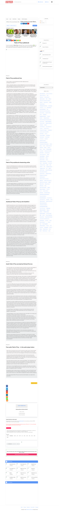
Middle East (41, 180)
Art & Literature (49, 107)
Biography (48, 116)
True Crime (41, 227)
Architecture (41, 107)
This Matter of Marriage (13, 477)
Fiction (41, 149)
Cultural (46, 133)
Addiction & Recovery (42, 95)
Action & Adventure (42, 93)
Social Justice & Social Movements (44, 218)
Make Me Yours (33, 464)
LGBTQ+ (50, 168)
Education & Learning (42, 140)
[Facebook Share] (24, 23)
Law (46, 168)
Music (45, 185)
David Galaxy (48, 135)
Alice (8, 25)
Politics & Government (49, 201)
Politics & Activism (42, 201)
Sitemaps (37, 507)
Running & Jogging (48, 213)
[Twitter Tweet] (22, 23)
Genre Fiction (41, 152)
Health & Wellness (42, 156)
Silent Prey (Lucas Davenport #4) (24, 477)
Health (48, 154)
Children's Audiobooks (48, 121)
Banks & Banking (42, 112)
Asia (47, 109)
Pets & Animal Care (42, 199)
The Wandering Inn (45, 58)
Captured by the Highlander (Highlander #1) (13, 464)
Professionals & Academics (43, 204)
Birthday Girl (45, 43)
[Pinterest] (11, 40)
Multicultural (41, 185)
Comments (42, 22)
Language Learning (42, 168)
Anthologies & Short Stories (43, 105)
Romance (41, 211)
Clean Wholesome (42, 126)
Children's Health (42, 123)
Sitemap (25, 507)
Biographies (44, 114)
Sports (50, 220)
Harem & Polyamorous (43, 154)
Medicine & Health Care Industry (44, 178)
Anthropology (50, 105)
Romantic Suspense (42, 213)
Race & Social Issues (42, 208)
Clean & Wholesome (48, 126)
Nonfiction (48, 189)
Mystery (49, 187)
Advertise (28, 507)
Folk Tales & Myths (48, 149)
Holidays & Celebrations (43, 161)
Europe (44, 145)
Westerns (50, 227)
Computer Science (46, 128)
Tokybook (47, 225)
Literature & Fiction (48, 173)
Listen (12, 465)
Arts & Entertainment (42, 109)
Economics (46, 138)
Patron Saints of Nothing (24, 464)
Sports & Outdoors (42, 222)
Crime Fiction (13, 25)
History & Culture (42, 159)
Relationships (48, 208)
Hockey (47, 159)
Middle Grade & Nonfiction (47, 180)
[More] (20, 40)
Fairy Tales (41, 147)
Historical (47, 156)
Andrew (50, 102)
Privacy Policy (32, 507)
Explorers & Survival (49, 145)
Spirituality (46, 220)
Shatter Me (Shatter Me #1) (47, 54)
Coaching (41, 128)
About (22, 507)
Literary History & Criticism (43, 171)
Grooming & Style (47, 152)
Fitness (44, 149)
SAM (40, 215)
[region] (46, 32)
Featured (49, 147)
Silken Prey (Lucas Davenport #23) (24, 468)
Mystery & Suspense (42, 189)
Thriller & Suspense (42, 225)
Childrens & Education (49, 123)
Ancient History (46, 102)
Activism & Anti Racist (49, 93)
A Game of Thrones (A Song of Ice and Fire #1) (47, 62)
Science (43, 215)
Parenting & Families (47, 192)
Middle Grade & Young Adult (43, 182)
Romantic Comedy (46, 211)
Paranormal (41, 192)
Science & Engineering (49, 215)
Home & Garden (50, 161)
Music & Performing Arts (43, 187)
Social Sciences (42, 220)
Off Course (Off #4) (34, 477)
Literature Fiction (42, 173)
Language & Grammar (49, 166)
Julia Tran (41, 166)
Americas (41, 102)
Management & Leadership (43, 175)
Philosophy (47, 199)
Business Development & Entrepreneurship (45, 119)
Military (50, 182)
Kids (44, 166)
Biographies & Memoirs (43, 116)
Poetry (51, 199)
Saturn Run (33, 468)
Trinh (50, 225)
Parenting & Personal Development (44, 194)
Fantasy (45, 147)
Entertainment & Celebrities (43, 142)
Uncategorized (46, 227)
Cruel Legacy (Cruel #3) (13, 468)
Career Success (42, 121)
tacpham (49, 222)
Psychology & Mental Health (43, 206)
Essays (41, 145)
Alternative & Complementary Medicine (45, 100)
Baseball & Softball (48, 112)
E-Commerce (41, 138)
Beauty (41, 114)
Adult (47, 95)
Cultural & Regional (42, 135)
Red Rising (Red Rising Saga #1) (47, 66)
